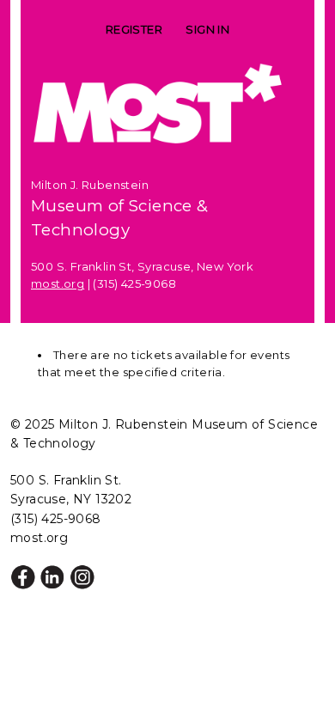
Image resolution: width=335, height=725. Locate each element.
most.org (57, 283)
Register (134, 29)
